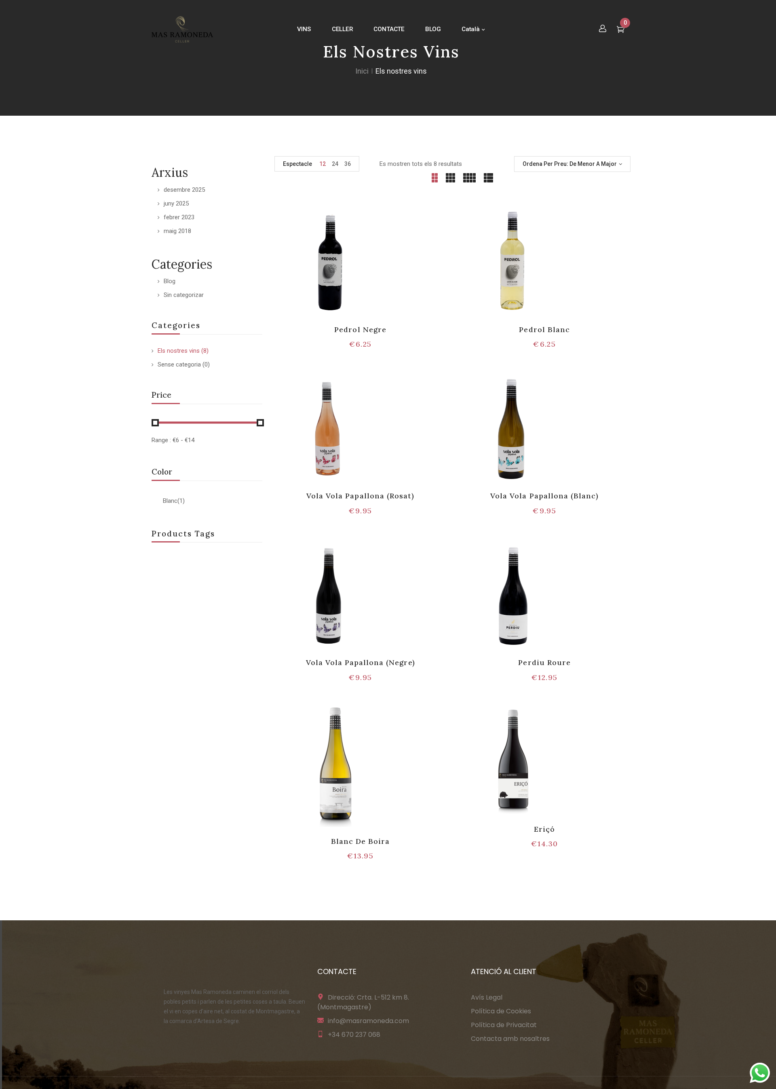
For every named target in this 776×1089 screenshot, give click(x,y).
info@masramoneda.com (368, 1020)
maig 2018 (177, 231)
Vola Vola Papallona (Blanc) (544, 495)
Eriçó (544, 829)
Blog (169, 281)
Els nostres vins (179, 350)
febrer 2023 (179, 217)
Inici (362, 71)
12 (322, 164)
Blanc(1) (174, 500)
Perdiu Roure (544, 662)
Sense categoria (179, 364)
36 (347, 164)
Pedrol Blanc (544, 329)
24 (335, 164)
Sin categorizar (184, 295)
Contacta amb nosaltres (510, 1038)
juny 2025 (176, 203)
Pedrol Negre (360, 329)
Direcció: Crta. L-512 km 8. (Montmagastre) (363, 1002)
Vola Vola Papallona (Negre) (360, 662)
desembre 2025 (184, 189)
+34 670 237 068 (354, 1034)
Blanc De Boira (360, 841)
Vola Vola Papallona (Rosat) (360, 495)
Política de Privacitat (504, 1025)
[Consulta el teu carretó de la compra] (620, 30)
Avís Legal (486, 997)
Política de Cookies (501, 1011)
